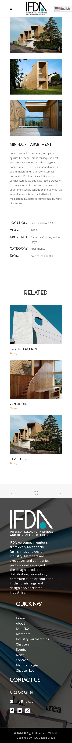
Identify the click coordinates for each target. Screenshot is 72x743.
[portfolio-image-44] (36, 76)
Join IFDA (22, 628)
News (20, 655)
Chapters (23, 644)
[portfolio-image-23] (36, 117)
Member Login (27, 665)
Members (23, 634)
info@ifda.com (25, 701)
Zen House (19, 404)
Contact (22, 660)
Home (20, 618)
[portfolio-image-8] (36, 35)
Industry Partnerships (32, 639)
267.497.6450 (23, 692)
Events (21, 649)
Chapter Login (26, 670)
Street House (22, 459)
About (20, 623)
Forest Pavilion (23, 349)
